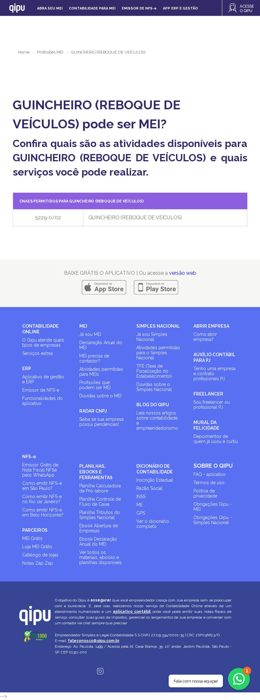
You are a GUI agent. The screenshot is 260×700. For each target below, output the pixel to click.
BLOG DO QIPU (152, 404)
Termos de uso (208, 482)
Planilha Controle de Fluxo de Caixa (100, 502)
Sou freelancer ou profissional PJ (211, 405)
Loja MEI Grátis (37, 546)
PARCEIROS (35, 530)
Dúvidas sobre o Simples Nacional (154, 387)
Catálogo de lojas (40, 554)
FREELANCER (208, 393)
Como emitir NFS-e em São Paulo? (42, 486)
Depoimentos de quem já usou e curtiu (215, 439)
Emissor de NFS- (139, 8)
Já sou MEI (90, 334)
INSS (141, 496)
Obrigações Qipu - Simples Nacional (212, 520)
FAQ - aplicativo (209, 474)
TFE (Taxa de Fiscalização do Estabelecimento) (154, 371)
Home (23, 52)
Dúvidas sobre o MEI (100, 395)
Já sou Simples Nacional (151, 337)
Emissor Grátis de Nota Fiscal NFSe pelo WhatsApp (40, 470)
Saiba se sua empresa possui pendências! (101, 422)
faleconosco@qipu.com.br (94, 641)
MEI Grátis (32, 538)
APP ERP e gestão (180, 8)
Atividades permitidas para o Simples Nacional (158, 352)
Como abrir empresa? (205, 337)
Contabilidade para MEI (92, 8)
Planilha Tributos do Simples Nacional (99, 515)
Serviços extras (37, 353)
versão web (182, 273)
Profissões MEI (50, 52)
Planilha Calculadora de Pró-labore (100, 488)
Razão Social (149, 488)
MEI (83, 326)
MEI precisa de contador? (94, 358)
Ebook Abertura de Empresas (98, 528)
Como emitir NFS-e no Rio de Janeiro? (42, 499)
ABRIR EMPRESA (211, 326)
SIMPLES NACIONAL (158, 326)
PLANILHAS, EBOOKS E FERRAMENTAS (96, 472)
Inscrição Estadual (154, 480)
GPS (140, 513)
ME (139, 504)
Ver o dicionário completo (152, 524)
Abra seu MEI (49, 8)
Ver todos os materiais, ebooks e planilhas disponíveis (100, 557)
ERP (26, 368)
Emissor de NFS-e (40, 390)
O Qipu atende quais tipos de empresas (43, 342)
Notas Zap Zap (37, 563)
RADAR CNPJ (93, 411)
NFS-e (29, 456)
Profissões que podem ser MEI (95, 385)
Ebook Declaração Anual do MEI (98, 541)
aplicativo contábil (132, 611)
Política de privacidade (205, 493)
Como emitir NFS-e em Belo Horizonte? (42, 512)
